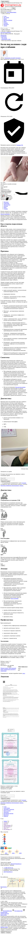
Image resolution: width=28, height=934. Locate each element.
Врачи (5, 19)
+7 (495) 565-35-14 (8, 867)
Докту (5, 828)
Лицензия (6, 812)
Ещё (2, 509)
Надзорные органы (8, 813)
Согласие (23, 483)
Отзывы (6, 23)
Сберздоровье (7, 825)
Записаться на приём (6, 191)
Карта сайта (4, 915)
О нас (5, 16)
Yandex (5, 821)
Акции (5, 25)
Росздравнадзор (18, 910)
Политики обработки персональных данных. (12, 485)
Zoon (5, 824)
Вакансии (6, 814)
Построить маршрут (6, 32)
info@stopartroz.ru (8, 871)
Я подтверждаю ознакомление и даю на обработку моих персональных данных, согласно (14, 484)
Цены (5, 21)
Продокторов (7, 826)
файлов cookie (4, 927)
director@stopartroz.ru (16, 863)
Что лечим (6, 17)
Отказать (8, 932)
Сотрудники (7, 808)
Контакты (6, 24)
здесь (23, 673)
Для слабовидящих (11, 12)
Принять (3, 932)
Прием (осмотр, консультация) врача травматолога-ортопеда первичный (8, 669)
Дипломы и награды (9, 809)
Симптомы (6, 203)
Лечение (6, 206)
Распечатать (4, 886)
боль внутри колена (20, 387)
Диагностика (7, 204)
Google (5, 822)
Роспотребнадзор (7, 910)
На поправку (7, 829)
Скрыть (2, 511)
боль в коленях (14, 598)
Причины (6, 202)
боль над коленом (5, 214)
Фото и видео (7, 810)
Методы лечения (8, 20)
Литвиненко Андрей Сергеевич (12, 58)
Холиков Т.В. (19, 145)
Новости (6, 816)
